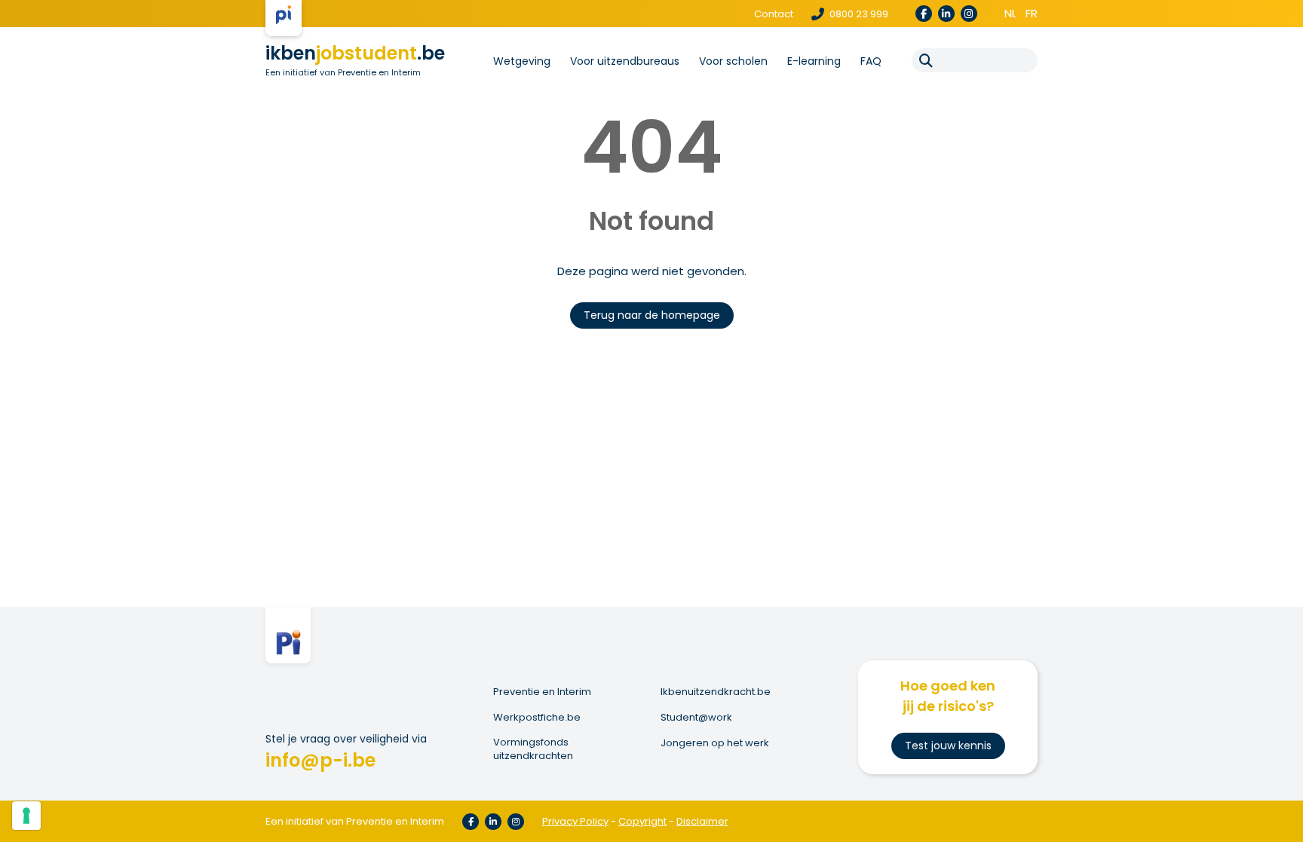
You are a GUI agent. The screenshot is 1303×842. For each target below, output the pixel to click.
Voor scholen (733, 61)
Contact (773, 14)
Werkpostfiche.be (537, 717)
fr (1032, 13)
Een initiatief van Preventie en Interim (343, 72)
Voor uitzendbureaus (624, 61)
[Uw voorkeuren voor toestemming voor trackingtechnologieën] (26, 815)
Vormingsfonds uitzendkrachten (533, 749)
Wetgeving (521, 61)
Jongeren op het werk (715, 743)
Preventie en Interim (542, 692)
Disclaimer (702, 821)
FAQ (870, 61)
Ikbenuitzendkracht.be (716, 692)
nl (1010, 13)
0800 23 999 (857, 14)
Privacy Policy (575, 821)
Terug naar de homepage (652, 315)
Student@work (696, 717)
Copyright (642, 821)
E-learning (814, 61)
